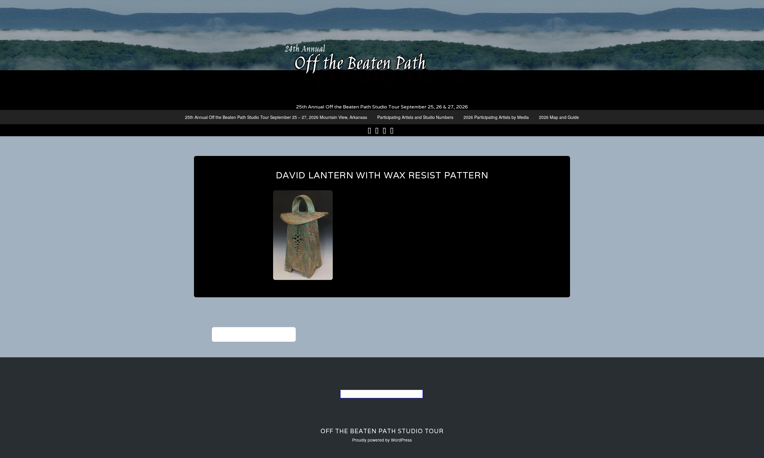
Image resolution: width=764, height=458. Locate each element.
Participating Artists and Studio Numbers (415, 117)
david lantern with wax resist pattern (382, 175)
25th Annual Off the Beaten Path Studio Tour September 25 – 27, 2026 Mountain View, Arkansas (276, 117)
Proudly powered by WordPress (382, 440)
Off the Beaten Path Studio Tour (382, 431)
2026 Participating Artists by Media (496, 117)
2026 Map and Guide (559, 117)
